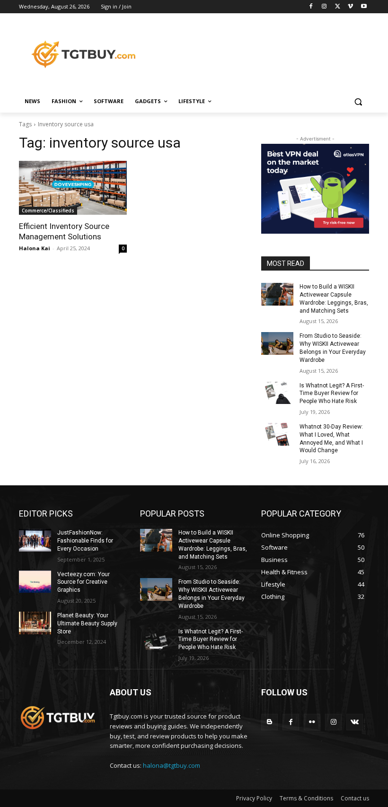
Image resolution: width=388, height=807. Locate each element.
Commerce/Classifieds (48, 210)
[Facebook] (311, 6)
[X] (337, 6)
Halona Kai (34, 248)
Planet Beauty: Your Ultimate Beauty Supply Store (87, 623)
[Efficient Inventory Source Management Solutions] (73, 188)
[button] (358, 101)
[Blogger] (269, 722)
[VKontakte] (354, 722)
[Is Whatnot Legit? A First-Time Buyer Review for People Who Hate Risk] (277, 393)
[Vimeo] (350, 6)
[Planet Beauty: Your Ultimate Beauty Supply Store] (35, 623)
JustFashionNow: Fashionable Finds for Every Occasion (85, 540)
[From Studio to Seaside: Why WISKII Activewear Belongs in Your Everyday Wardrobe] (277, 343)
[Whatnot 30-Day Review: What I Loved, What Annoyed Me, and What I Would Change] (277, 434)
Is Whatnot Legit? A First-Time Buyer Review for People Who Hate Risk (332, 393)
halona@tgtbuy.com (171, 765)
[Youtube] (363, 6)
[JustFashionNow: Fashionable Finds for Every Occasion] (35, 540)
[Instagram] (324, 6)
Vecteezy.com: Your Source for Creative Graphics (83, 582)
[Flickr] (312, 722)
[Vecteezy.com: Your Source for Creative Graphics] (35, 581)
